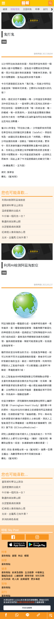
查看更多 (34, 20)
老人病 (15, 579)
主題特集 (27, 9)
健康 (5, 9)
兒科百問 (39, 575)
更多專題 (35, 579)
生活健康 (29, 572)
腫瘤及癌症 (7, 575)
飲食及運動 (17, 572)
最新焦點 (6, 555)
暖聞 (26, 555)
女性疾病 (6, 579)
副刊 (45, 9)
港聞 (4, 41)
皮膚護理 (24, 579)
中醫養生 (39, 572)
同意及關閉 (27, 607)
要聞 (14, 555)
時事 (37, 9)
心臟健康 (18, 575)
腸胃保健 (29, 575)
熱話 (20, 555)
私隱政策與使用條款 (25, 602)
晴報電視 (15, 9)
